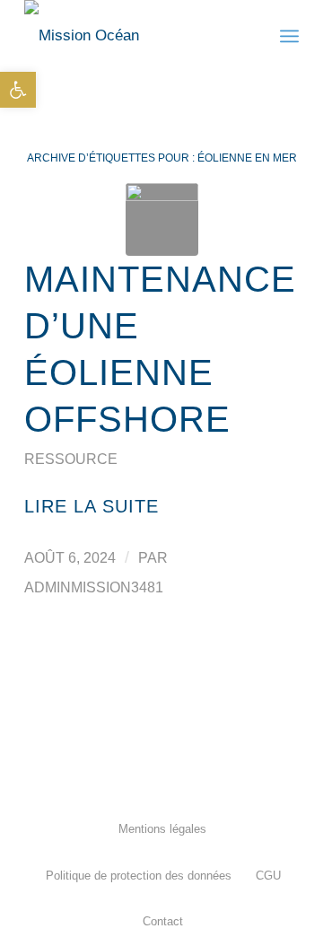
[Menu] (289, 35)
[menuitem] (161, 829)
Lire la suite (91, 506)
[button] (18, 90)
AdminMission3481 (93, 587)
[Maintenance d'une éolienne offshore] (162, 219)
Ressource (71, 459)
